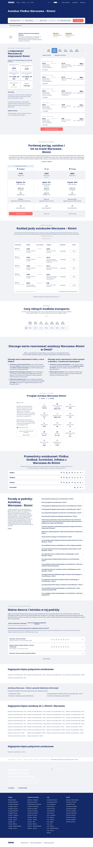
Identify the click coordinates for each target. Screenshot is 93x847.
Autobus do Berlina (33, 813)
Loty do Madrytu (51, 804)
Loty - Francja (50, 819)
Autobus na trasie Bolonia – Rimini (74, 730)
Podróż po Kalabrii (71, 811)
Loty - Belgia (50, 821)
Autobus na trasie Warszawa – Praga (36, 723)
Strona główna (11, 759)
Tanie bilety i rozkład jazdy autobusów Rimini (58, 696)
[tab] (47, 55)
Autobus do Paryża (33, 811)
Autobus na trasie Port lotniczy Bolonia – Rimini (58, 733)
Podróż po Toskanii (71, 802)
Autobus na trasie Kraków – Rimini (55, 726)
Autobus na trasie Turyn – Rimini (16, 733)
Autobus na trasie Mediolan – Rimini (17, 730)
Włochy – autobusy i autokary (31, 759)
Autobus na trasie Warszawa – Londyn (37, 711)
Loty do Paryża (51, 808)
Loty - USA (49, 824)
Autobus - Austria (32, 828)
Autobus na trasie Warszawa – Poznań (37, 717)
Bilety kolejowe (12, 800)
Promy (32, 2)
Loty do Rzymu (51, 806)
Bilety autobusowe (32, 802)
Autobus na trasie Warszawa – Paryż (55, 714)
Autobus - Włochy (32, 824)
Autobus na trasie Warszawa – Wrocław (56, 711)
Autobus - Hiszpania (33, 800)
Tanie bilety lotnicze (52, 802)
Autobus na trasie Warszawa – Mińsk (75, 675)
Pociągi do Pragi (12, 813)
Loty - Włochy (50, 826)
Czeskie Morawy (70, 804)
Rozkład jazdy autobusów (34, 804)
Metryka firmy (24, 843)
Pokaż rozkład (14, 87)
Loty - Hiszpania (51, 815)
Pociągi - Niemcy (12, 817)
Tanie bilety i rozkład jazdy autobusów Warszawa (20, 696)
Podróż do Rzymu (71, 815)
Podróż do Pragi (70, 821)
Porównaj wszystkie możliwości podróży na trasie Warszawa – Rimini (64, 693)
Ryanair (49, 832)
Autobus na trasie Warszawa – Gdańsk (18, 723)
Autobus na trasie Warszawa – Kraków (18, 711)
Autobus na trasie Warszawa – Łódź (55, 723)
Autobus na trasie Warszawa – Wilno (17, 675)
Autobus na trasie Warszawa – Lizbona (76, 714)
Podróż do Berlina (71, 819)
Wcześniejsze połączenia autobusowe (26, 291)
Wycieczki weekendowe (72, 800)
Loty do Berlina (51, 811)
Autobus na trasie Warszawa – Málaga (75, 720)
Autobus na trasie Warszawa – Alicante (56, 720)
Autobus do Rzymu (33, 808)
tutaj (58, 296)
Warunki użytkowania (36, 843)
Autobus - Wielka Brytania (34, 826)
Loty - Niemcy (50, 817)
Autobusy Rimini (45, 759)
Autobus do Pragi (32, 815)
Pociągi (18, 2)
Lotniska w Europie (52, 800)
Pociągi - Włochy (12, 824)
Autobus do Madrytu (33, 806)
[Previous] (26, 323)
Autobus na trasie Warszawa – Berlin (17, 726)
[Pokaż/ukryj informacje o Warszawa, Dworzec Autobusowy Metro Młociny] (82, 653)
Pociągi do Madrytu (13, 804)
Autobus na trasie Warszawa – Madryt (37, 714)
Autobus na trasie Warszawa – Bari (17, 720)
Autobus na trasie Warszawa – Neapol (37, 720)
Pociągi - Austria (12, 828)
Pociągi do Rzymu (13, 806)
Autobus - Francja (32, 819)
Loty (28, 2)
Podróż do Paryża (71, 817)
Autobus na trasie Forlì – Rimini (35, 736)
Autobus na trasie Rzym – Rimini (74, 726)
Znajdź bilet (14, 70)
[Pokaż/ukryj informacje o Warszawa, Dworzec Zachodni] (82, 639)
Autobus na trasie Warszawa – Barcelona (76, 711)
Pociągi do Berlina (13, 811)
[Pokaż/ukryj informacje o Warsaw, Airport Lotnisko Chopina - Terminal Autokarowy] (82, 647)
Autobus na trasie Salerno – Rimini (74, 733)
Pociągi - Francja (12, 819)
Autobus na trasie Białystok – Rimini (36, 733)
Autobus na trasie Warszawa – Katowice (18, 717)
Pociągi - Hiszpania (13, 815)
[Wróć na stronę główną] (12, 2)
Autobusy (23, 2)
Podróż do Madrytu (71, 813)
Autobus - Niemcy (32, 817)
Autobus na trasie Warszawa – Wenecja (76, 723)
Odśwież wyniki (45, 238)
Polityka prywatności (49, 843)
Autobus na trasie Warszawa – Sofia (36, 726)
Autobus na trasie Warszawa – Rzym (17, 714)
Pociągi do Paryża (13, 808)
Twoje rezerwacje (66, 2)
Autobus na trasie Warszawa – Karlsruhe (37, 675)
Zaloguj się (82, 2)
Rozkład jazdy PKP (13, 802)
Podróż (68, 797)
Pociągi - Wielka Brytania (14, 826)
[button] (43, 20)
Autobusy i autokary (33, 797)
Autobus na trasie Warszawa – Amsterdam (57, 675)
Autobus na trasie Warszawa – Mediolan (76, 717)
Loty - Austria (50, 830)
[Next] (82, 50)
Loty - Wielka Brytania (52, 828)
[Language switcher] (56, 2)
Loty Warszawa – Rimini (14, 693)
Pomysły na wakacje (71, 806)
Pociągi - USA (11, 821)
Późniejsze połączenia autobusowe (68, 291)
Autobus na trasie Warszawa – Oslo (55, 717)
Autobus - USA (31, 821)
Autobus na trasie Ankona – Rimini (16, 736)
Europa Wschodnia (71, 808)
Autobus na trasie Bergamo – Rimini (55, 730)
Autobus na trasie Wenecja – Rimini (36, 730)
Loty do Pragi (50, 813)
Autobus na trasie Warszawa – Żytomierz (18, 678)
